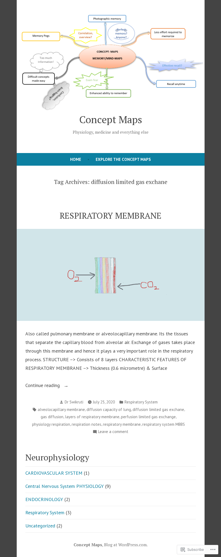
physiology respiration (51, 424)
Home (75, 159)
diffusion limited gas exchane (158, 409)
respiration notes (86, 424)
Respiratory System (141, 402)
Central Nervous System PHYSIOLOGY (64, 486)
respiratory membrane (122, 424)
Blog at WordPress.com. (126, 544)
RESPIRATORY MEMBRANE (110, 215)
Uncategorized (40, 526)
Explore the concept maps (123, 159)
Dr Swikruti (74, 402)
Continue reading (43, 386)
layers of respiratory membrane (92, 416)
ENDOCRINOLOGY (44, 499)
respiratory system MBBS (163, 424)
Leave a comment (113, 432)
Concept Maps (110, 119)
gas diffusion (52, 416)
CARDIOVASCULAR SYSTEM (53, 473)
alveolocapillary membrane (61, 409)
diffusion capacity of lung (109, 409)
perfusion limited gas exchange (148, 416)
